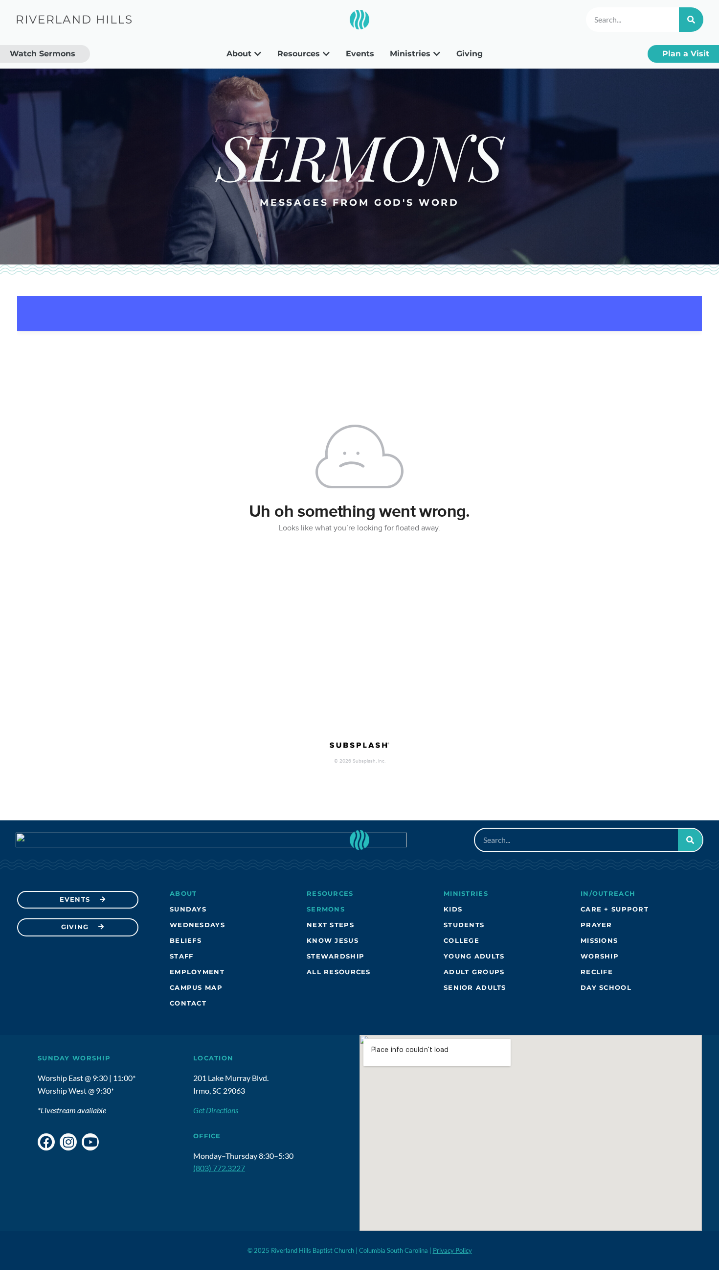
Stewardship (335, 956)
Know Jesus (333, 940)
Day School (606, 987)
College (461, 940)
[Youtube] (90, 1141)
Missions (599, 940)
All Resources (339, 972)
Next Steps (330, 925)
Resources (330, 893)
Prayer (596, 925)
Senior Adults (475, 987)
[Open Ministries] (437, 53)
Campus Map (196, 987)
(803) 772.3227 (219, 1168)
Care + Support (615, 909)
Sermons (326, 909)
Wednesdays (197, 925)
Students (464, 925)
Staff (181, 956)
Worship (600, 956)
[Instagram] (68, 1141)
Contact (188, 1003)
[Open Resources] (326, 53)
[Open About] (258, 53)
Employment (197, 972)
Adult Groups (474, 972)
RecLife (597, 972)
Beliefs (186, 940)
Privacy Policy (452, 1250)
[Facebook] (46, 1141)
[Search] (691, 19)
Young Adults (474, 956)
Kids (453, 909)
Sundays (188, 909)
